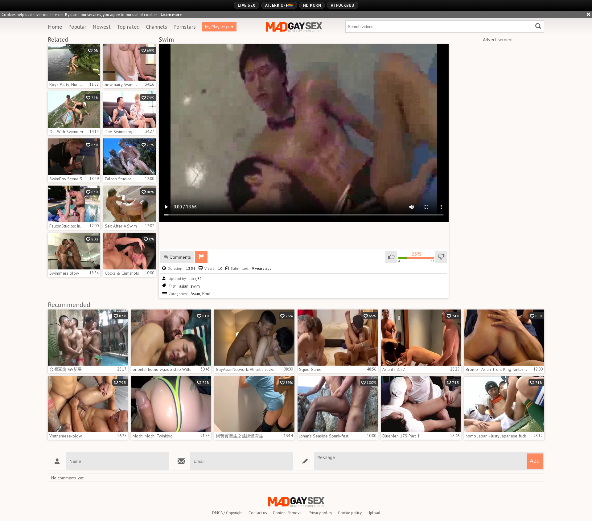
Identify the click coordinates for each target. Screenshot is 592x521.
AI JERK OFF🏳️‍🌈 (279, 5)
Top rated (128, 26)
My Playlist (217, 27)
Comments (180, 257)
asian (183, 286)
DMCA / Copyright (227, 513)
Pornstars (184, 26)
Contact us (258, 513)
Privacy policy (320, 513)
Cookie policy (350, 513)
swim (195, 286)
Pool (206, 293)
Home (55, 26)
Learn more (171, 14)
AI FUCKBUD (342, 5)
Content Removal (288, 513)
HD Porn (312, 5)
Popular (77, 26)
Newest (101, 26)
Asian (195, 293)
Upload (374, 513)
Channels (156, 26)
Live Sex (246, 5)
